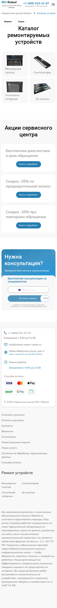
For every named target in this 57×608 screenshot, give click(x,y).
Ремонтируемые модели (16, 442)
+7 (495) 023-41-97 (36, 3)
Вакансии (7, 431)
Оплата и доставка (13, 420)
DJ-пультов (28, 492)
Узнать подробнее (28, 164)
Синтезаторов (30, 483)
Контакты (7, 425)
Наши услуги (9, 447)
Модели (8, 21)
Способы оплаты (11, 462)
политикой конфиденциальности (34, 306)
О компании (9, 436)
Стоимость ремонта (13, 414)
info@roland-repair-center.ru (25, 344)
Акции (21, 21)
